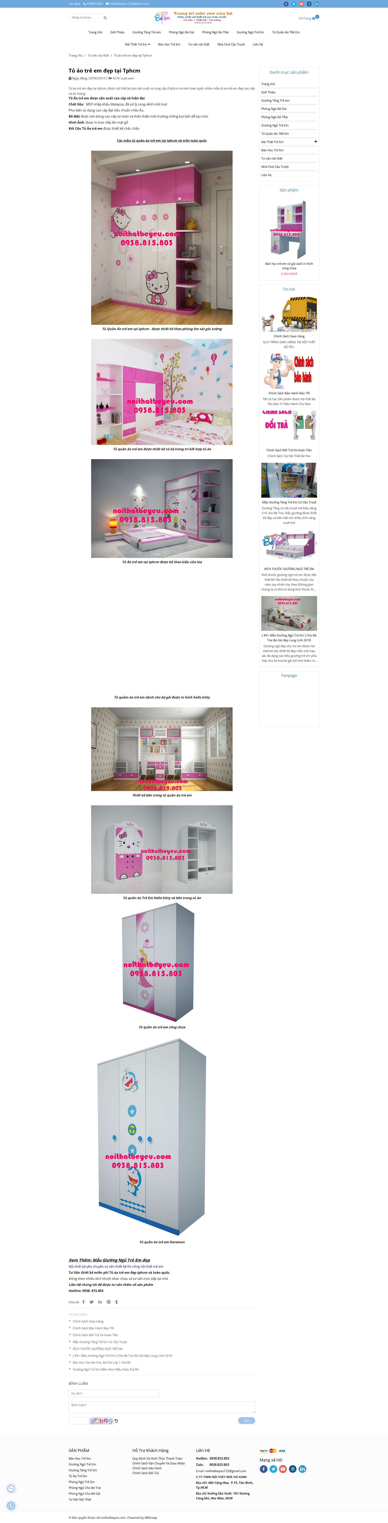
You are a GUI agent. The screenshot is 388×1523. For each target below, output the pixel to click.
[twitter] (295, 3)
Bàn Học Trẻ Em (169, 44)
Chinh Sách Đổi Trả (145, 1473)
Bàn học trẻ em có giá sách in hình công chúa (289, 266)
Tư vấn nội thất (198, 44)
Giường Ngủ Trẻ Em (250, 32)
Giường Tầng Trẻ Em (83, 1470)
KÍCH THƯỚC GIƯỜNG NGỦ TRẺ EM (97, 1349)
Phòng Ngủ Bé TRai (215, 32)
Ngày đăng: (79, 78)
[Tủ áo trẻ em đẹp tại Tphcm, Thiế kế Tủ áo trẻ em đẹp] (83, 1302)
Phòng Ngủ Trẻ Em (82, 1482)
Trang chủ (95, 32)
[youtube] (303, 3)
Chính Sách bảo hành (147, 1468)
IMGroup (151, 1518)
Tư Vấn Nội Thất (80, 1499)
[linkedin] (317, 3)
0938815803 (95, 3)
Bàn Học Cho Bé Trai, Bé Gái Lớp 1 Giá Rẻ (101, 1362)
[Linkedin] (100, 1302)
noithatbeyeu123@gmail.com (129, 3)
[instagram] (310, 3)
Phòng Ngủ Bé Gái (181, 32)
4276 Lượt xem (123, 78)
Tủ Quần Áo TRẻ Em (286, 32)
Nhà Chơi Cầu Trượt (231, 44)
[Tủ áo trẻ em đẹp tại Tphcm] (194, 17)
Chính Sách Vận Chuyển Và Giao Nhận (158, 1463)
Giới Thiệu (117, 32)
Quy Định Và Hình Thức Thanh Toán (157, 1458)
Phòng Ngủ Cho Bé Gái (84, 1493)
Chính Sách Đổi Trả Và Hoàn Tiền (95, 1335)
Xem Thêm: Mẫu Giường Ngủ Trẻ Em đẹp (109, 1260)
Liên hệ (258, 44)
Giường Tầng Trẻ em (147, 32)
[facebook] (287, 3)
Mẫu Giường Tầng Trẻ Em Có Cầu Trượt (100, 1342)
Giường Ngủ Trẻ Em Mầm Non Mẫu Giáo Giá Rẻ (105, 1369)
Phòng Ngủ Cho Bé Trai (85, 1488)
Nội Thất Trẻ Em (136, 44)
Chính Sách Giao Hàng (88, 1321)
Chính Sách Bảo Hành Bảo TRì (93, 1328)
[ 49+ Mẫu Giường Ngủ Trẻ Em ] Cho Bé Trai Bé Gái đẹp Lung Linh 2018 (122, 1356)
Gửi (246, 1421)
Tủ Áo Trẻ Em (78, 1476)
